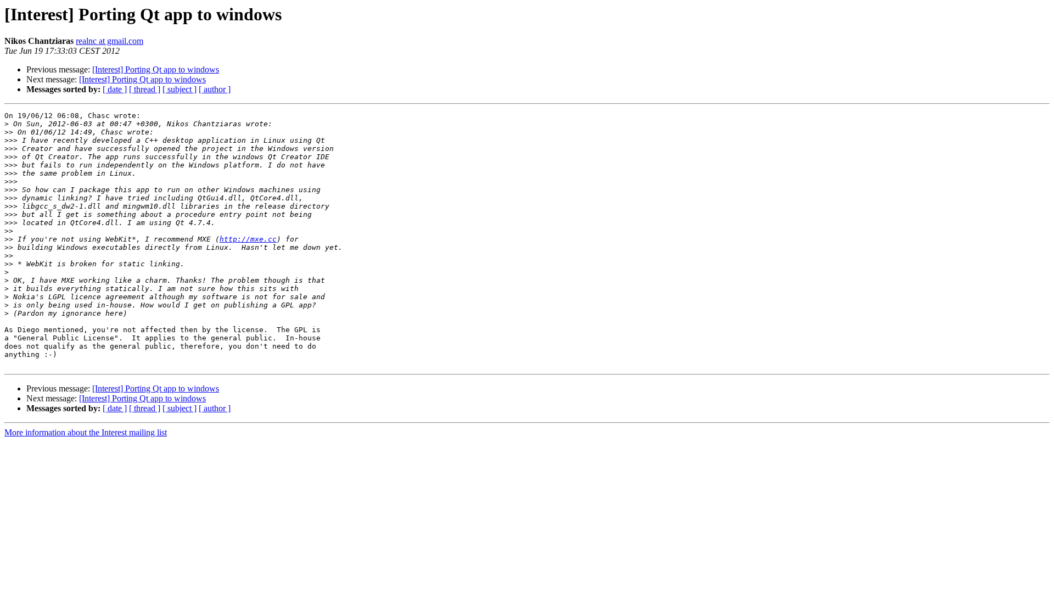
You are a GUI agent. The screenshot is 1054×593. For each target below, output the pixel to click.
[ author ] (215, 89)
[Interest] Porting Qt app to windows (155, 69)
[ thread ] (144, 89)
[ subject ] (179, 89)
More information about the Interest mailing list (85, 432)
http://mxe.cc (248, 239)
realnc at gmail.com (109, 41)
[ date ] (115, 89)
